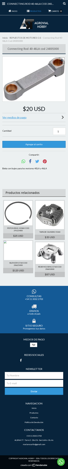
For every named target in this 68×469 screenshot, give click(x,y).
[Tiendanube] (34, 466)
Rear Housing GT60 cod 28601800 (49, 268)
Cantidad (6, 130)
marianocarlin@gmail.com (34, 444)
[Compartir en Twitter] (37, 161)
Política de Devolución (34, 422)
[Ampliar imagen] (62, 60)
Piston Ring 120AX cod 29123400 (18, 229)
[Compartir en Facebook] (30, 161)
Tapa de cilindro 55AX (49, 232)
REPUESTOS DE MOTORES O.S (25, 37)
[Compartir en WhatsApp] (23, 161)
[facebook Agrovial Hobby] (20, 360)
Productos (34, 413)
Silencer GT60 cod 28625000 (18, 264)
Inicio (5, 37)
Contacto (34, 417)
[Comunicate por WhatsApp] (61, 462)
